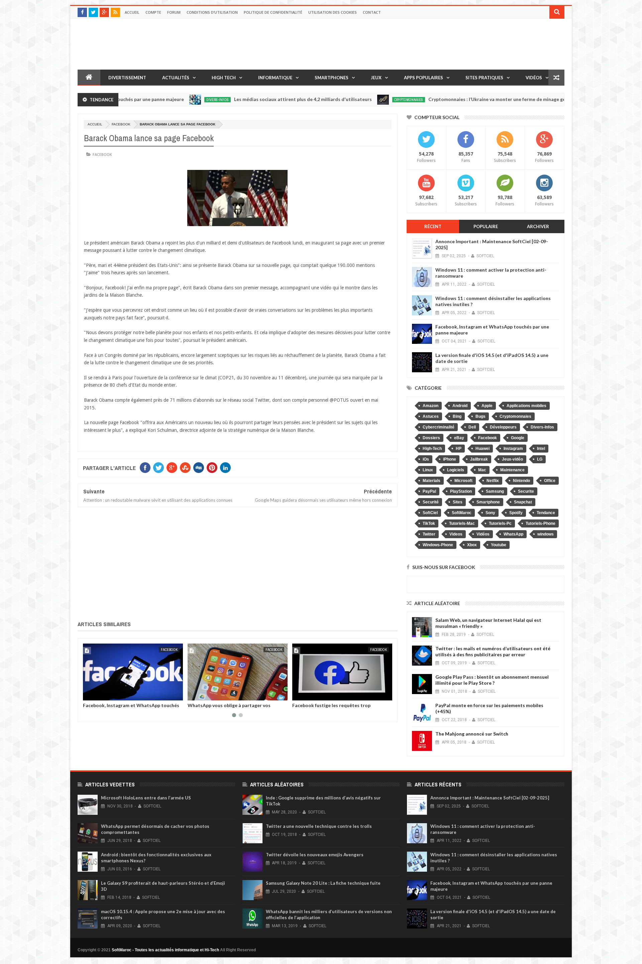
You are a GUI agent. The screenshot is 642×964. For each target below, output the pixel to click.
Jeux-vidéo (512, 459)
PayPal (429, 491)
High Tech (224, 77)
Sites (457, 502)
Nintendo (521, 480)
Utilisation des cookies (332, 12)
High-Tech (432, 448)
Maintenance (512, 470)
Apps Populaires (423, 77)
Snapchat (523, 502)
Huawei (482, 448)
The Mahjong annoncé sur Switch (471, 734)
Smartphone (488, 502)
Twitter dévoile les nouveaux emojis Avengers (314, 854)
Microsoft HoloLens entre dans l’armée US (146, 797)
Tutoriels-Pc (500, 523)
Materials (431, 480)
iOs (426, 459)
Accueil (132, 12)
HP (458, 448)
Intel (541, 448)
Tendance (546, 512)
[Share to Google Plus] (104, 694)
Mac (482, 470)
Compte (153, 12)
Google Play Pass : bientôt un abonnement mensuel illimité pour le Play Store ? (492, 680)
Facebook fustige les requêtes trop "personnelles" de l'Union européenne (334, 707)
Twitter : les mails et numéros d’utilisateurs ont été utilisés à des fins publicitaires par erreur (492, 651)
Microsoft (463, 480)
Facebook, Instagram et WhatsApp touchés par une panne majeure (131, 707)
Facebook (121, 124)
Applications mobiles (526, 405)
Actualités (175, 77)
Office (549, 480)
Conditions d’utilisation (212, 12)
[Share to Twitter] (97, 694)
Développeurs (503, 427)
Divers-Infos (184, 99)
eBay (459, 438)
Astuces (431, 416)
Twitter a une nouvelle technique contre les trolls (319, 826)
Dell (472, 427)
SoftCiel (430, 512)
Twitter (429, 534)
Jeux (376, 77)
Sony (490, 512)
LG (539, 459)
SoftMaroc (461, 512)
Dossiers (431, 438)
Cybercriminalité (438, 427)
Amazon (430, 405)
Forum (174, 12)
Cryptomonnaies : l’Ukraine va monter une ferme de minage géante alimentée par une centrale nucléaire (510, 99)
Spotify (516, 512)
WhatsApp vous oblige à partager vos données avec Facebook (229, 707)
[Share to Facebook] (89, 694)
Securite (526, 491)
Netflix (493, 480)
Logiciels (455, 470)
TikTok (429, 523)
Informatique (275, 77)
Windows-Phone (438, 545)
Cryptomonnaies (375, 99)
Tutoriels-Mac (462, 523)
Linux (428, 470)
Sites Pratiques (484, 77)
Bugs (480, 416)
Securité (431, 502)
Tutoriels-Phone (540, 523)
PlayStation (461, 491)
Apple (487, 405)
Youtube (498, 545)
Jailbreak (479, 459)
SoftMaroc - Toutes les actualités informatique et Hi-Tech (165, 950)
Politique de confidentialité (273, 12)
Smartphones (331, 77)
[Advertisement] (238, 562)
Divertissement (127, 77)
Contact (372, 12)
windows (545, 534)
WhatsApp (513, 534)
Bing (457, 416)
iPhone (449, 459)
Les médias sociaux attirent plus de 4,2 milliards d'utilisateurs (270, 99)
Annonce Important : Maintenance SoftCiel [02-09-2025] (489, 797)
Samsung (495, 491)
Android (459, 405)
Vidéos (534, 77)
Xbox (472, 545)
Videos (455, 534)
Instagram (513, 448)
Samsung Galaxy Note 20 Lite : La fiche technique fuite (323, 883)
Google (517, 438)
